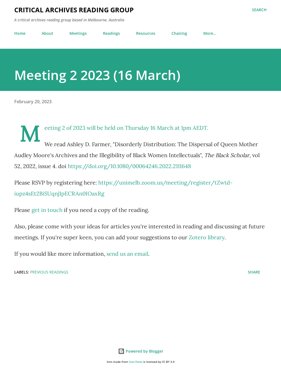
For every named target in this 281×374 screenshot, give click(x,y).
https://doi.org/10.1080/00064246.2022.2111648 (129, 166)
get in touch (47, 209)
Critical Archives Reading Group (74, 9)
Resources (145, 33)
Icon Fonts (135, 362)
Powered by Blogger (144, 351)
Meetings (78, 33)
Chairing (179, 33)
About (47, 33)
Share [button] (254, 272)
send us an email (127, 253)
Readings (111, 33)
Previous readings (49, 272)
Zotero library (206, 237)
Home (20, 33)
